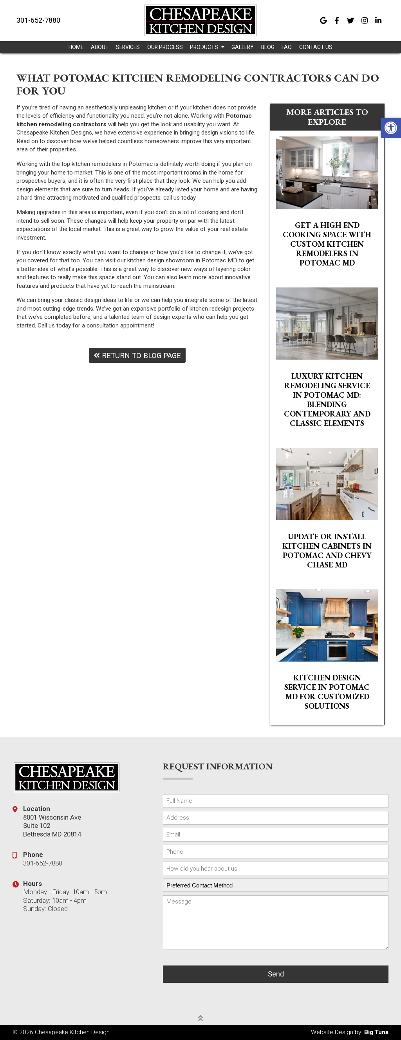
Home (76, 47)
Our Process (165, 47)
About (100, 47)
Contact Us (315, 47)
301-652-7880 (38, 20)
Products (204, 47)
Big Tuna (376, 1032)
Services (128, 47)
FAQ (287, 47)
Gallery (242, 47)
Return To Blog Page (140, 355)
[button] (391, 128)
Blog (268, 47)
